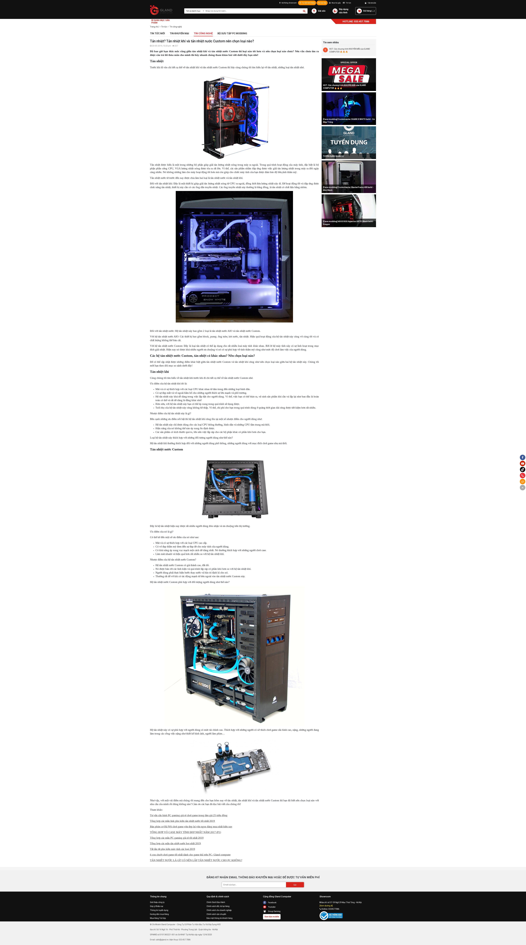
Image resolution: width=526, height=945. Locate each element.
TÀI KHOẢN (371, 3)
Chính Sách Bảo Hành (216, 902)
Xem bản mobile (272, 917)
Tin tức (348, 3)
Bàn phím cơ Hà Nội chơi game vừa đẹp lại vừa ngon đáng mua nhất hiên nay (191, 826)
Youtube (271, 907)
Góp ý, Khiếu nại (156, 906)
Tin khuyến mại (179, 33)
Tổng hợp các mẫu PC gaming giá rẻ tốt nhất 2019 (177, 837)
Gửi (295, 885)
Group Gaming (274, 911)
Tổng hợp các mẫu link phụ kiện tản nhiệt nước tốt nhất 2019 (182, 821)
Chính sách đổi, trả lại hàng (218, 906)
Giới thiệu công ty (157, 902)
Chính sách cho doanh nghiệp (219, 910)
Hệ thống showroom (289, 3)
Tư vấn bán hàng (308, 3)
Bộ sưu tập (322, 3)
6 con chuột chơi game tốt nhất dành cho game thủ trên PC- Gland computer (190, 854)
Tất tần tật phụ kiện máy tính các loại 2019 (172, 849)
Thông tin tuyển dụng (159, 910)
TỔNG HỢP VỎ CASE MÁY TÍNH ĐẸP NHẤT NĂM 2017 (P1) (185, 832)
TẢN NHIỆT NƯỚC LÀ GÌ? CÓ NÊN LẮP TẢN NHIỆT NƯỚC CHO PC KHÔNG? (196, 860)
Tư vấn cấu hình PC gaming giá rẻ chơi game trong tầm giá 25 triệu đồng (188, 815)
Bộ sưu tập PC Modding (232, 33)
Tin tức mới (157, 33)
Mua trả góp (336, 3)
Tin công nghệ (203, 33)
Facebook (272, 902)
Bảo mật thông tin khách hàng (219, 918)
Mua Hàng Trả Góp (158, 918)
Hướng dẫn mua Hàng (159, 914)
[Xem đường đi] (326, 906)
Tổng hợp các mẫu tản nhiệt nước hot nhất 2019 (175, 843)
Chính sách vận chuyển (216, 914)
